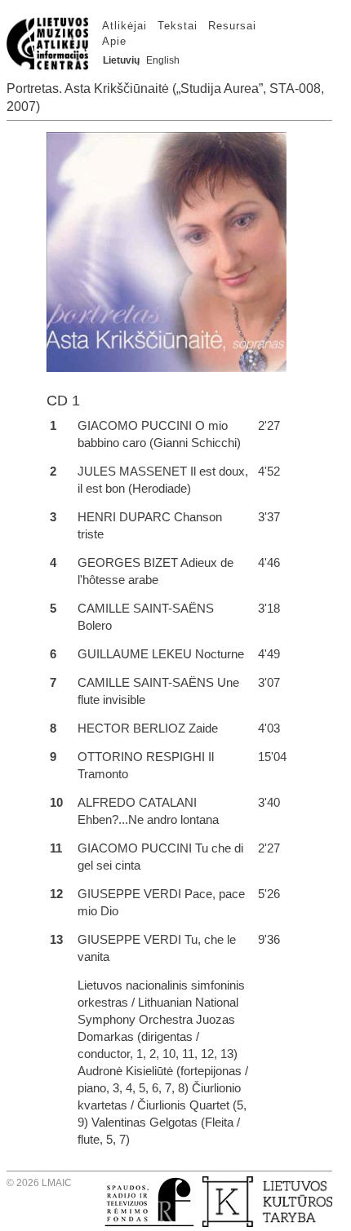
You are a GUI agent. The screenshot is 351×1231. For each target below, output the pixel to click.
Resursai (232, 26)
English (163, 60)
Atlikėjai (124, 26)
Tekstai (178, 26)
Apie (114, 41)
